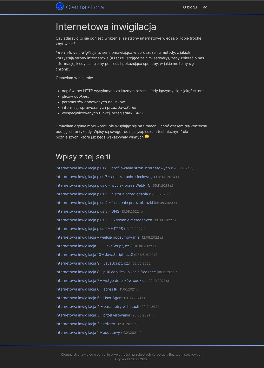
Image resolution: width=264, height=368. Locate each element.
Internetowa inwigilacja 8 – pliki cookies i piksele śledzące (106, 272)
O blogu (190, 7)
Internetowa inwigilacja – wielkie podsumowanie (97, 237)
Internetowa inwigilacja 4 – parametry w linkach (97, 306)
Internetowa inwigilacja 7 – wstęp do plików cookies (101, 280)
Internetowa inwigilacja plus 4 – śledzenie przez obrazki (104, 202)
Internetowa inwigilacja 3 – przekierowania (93, 315)
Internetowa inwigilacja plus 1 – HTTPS (89, 228)
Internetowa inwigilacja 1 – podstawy (88, 332)
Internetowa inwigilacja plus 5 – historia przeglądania (102, 194)
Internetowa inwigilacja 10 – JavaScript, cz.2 (94, 254)
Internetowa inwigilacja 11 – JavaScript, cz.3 (94, 246)
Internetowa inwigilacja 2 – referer (85, 324)
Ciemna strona (85, 7)
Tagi (204, 7)
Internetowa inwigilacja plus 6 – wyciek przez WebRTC (103, 185)
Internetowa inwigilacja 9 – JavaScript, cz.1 (93, 263)
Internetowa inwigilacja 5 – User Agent (89, 298)
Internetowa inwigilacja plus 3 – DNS (87, 211)
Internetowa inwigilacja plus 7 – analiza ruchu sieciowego (105, 177)
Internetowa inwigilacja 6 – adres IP (86, 289)
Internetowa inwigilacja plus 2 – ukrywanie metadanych (104, 220)
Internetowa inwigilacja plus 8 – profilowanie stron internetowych (113, 168)
